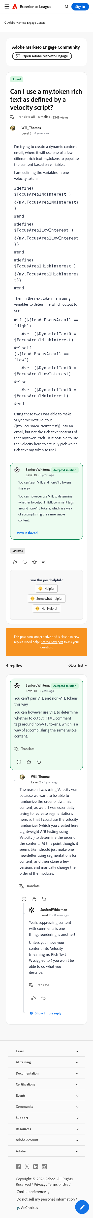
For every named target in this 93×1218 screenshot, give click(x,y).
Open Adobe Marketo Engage (45, 56)
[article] (46, 724)
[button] (26, 117)
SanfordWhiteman (39, 469)
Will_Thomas (31, 127)
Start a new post (52, 642)
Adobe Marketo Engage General (26, 22)
